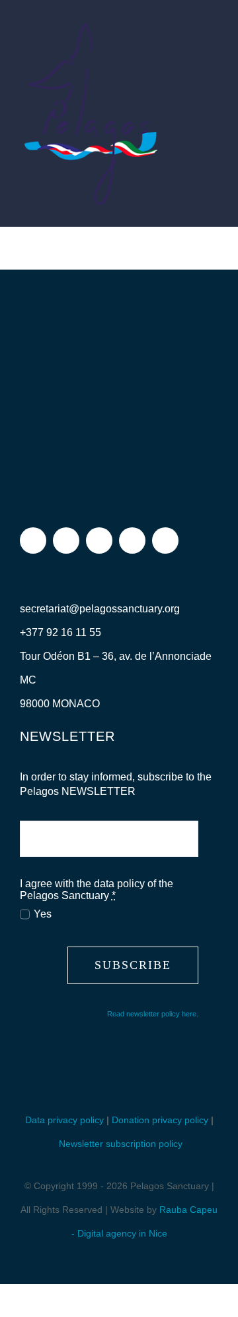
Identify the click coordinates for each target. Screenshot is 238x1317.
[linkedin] (165, 540)
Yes (43, 914)
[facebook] (33, 540)
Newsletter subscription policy (120, 1143)
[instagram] (66, 540)
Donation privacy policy (160, 1120)
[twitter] (99, 540)
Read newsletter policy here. (152, 1014)
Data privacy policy (64, 1120)
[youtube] (132, 540)
